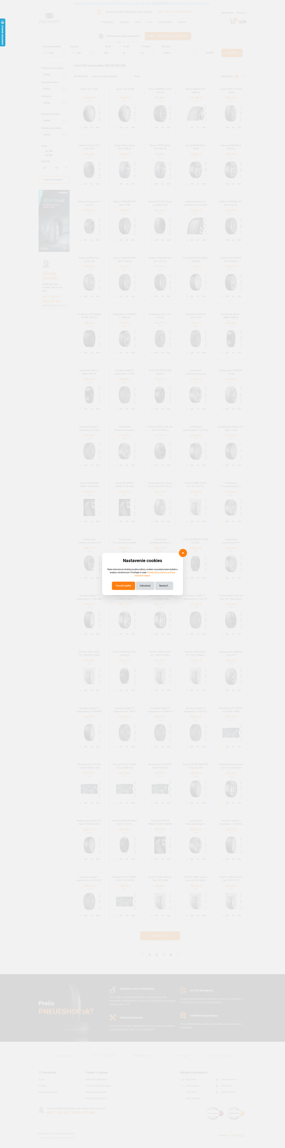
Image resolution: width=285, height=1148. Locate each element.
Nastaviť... (164, 585)
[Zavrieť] (183, 553)
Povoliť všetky (123, 585)
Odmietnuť (145, 585)
